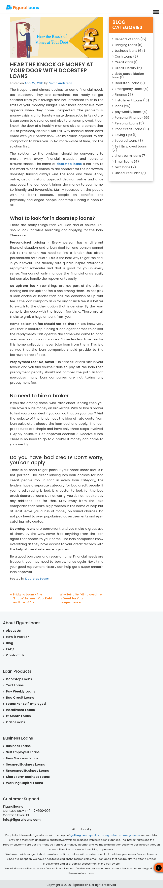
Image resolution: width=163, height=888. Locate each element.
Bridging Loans (126, 45)
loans (119, 106)
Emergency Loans (129, 89)
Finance (121, 94)
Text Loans (15, 685)
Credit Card (124, 62)
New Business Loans (22, 758)
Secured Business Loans (25, 764)
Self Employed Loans (131, 146)
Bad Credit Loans (20, 697)
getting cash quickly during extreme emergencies (105, 835)
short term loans (128, 155)
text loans (122, 167)
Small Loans (124, 161)
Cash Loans (123, 56)
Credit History (125, 68)
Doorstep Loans (37, 579)
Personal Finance (128, 117)
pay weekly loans (128, 112)
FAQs (10, 649)
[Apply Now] (144, 867)
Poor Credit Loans (128, 129)
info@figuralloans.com (22, 819)
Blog (9, 643)
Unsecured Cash (127, 173)
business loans (126, 50)
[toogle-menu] (156, 12)
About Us (13, 630)
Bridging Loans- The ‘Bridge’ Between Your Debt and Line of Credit (32, 598)
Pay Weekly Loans (20, 691)
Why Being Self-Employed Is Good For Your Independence (78, 598)
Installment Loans (128, 100)
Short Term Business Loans (28, 776)
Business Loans (18, 746)
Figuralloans (81, 885)
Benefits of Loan (127, 39)
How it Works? (17, 637)
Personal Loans (126, 123)
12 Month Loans (18, 716)
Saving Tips (123, 135)
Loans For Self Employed (26, 703)
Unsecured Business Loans (27, 770)
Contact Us (15, 655)
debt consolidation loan (128, 75)
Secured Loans (126, 140)
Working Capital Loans (24, 783)
